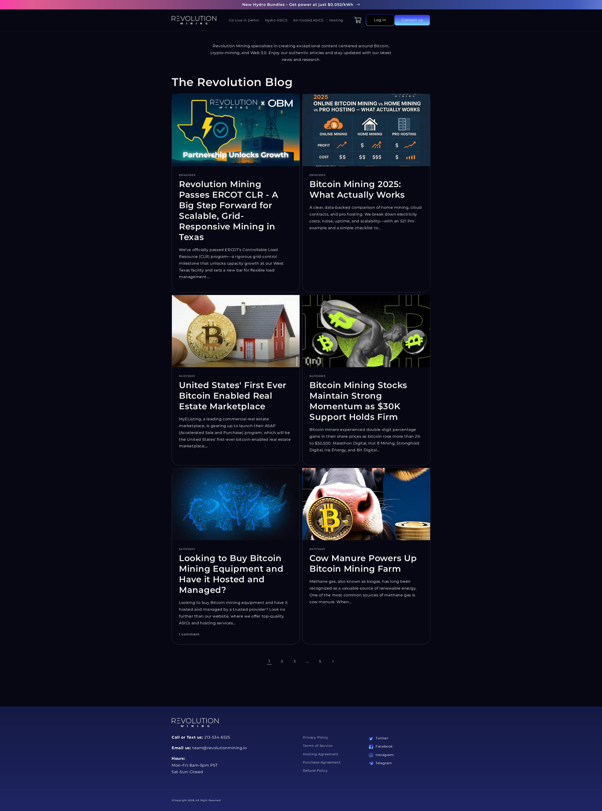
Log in (380, 20)
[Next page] (333, 661)
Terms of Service (318, 746)
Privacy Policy (315, 737)
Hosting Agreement (320, 754)
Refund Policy (315, 770)
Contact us (412, 20)
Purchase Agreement (322, 762)
